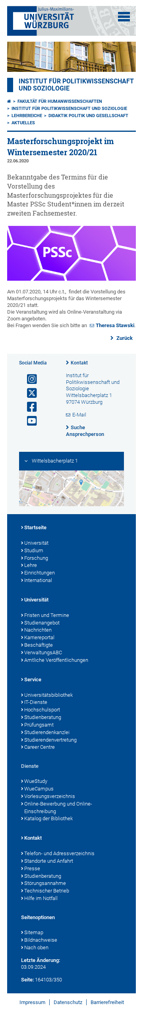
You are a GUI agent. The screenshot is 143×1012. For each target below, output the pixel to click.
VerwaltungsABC (43, 652)
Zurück (124, 338)
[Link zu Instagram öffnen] (28, 379)
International (38, 580)
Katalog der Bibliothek (48, 818)
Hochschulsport (42, 710)
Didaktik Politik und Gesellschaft (88, 115)
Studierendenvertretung (50, 740)
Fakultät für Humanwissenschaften (59, 101)
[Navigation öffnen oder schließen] (124, 16)
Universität (36, 543)
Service (32, 679)
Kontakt (79, 363)
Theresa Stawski (115, 325)
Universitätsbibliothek (48, 695)
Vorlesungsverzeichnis (49, 796)
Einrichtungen (39, 573)
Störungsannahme (45, 883)
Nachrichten (38, 630)
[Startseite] (9, 101)
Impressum (32, 1002)
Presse (32, 868)
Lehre (30, 565)
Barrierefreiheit (107, 1002)
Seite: (27, 980)
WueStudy (35, 781)
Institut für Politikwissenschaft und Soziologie (69, 108)
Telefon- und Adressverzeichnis (59, 853)
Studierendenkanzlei (47, 732)
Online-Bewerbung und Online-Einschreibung (58, 807)
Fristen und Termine (46, 615)
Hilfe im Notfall (41, 898)
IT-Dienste (35, 702)
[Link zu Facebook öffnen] (28, 407)
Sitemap (33, 932)
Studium (33, 550)
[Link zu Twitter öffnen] (28, 393)
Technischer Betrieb (46, 891)
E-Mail (79, 415)
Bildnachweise (40, 940)
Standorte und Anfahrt (48, 861)
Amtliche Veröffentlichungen (56, 660)
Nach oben (36, 947)
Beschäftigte (38, 645)
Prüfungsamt (39, 725)
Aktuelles (23, 122)
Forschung (36, 558)
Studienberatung (42, 717)
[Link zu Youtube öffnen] (28, 421)
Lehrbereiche (27, 115)
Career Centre (39, 747)
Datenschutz (68, 1002)
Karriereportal (39, 637)
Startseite (35, 527)
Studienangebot (42, 623)
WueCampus (39, 789)
